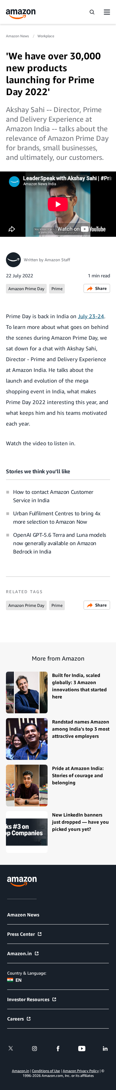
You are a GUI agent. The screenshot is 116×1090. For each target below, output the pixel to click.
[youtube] (81, 1048)
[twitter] (10, 1048)
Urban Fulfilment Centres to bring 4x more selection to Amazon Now (57, 517)
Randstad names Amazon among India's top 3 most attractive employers (80, 729)
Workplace (45, 36)
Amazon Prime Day (26, 288)
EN (18, 980)
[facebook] (58, 1048)
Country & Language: (26, 972)
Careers (15, 1019)
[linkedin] (105, 1048)
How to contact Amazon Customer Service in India (53, 495)
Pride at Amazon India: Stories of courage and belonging (78, 775)
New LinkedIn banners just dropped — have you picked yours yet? (80, 822)
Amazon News (18, 36)
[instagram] (34, 1048)
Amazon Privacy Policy (81, 1071)
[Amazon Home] (21, 14)
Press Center (21, 934)
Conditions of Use (46, 1071)
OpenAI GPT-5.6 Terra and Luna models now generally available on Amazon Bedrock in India (59, 543)
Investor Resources (28, 999)
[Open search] (92, 12)
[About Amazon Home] (22, 882)
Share (101, 288)
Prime (56, 288)
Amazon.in (19, 953)
